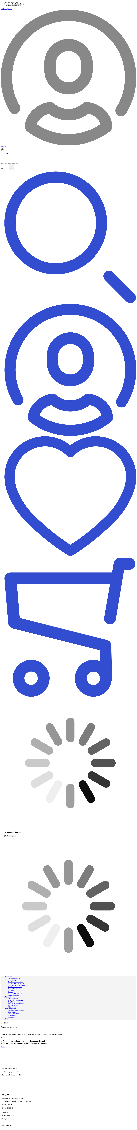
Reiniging (11, 992)
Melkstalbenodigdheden (15, 993)
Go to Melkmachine (14, 978)
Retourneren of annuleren (9, 1081)
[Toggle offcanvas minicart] (70, 627)
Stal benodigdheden (10, 1008)
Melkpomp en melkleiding (16, 983)
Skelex (6, 1019)
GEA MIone (12, 1007)
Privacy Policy (6, 1084)
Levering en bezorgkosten (9, 1078)
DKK (6, 153)
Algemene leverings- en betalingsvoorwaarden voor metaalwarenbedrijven (24, 1087)
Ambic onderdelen (13, 1014)
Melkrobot (7, 997)
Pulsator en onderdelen (15, 987)
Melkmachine (8, 977)
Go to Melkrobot (13, 998)
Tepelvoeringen (12, 980)
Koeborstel (11, 1012)
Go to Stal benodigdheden (16, 1010)
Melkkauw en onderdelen (15, 982)
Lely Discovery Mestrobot (16, 1002)
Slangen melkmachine (14, 988)
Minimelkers (12, 1015)
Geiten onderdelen (13, 995)
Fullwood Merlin (13, 1005)
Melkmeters (11, 990)
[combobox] (68, 166)
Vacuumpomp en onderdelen (16, 985)
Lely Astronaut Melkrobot (15, 1000)
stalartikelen (11, 1017)
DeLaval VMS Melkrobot (15, 1003)
